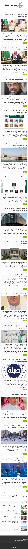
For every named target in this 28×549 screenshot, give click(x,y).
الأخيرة (25, 502)
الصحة (18, 114)
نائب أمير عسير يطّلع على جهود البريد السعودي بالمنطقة (15, 47)
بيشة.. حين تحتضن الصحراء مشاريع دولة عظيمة (16, 293)
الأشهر (21, 502)
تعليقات (17, 502)
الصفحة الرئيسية (17, 49)
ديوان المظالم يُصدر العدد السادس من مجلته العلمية (15, 274)
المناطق (18, 328)
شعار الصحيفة (14, 547)
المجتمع (18, 276)
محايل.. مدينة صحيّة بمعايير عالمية (19, 394)
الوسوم (12, 502)
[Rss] (16, 546)
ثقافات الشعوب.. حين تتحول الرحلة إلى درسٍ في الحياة (15, 79)
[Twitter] (13, 546)
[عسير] (14, 4)
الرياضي (18, 178)
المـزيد (25, 42)
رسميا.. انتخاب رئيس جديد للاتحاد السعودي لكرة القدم (15, 176)
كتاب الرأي (17, 295)
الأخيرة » (4, 492)
